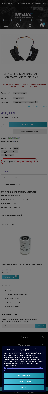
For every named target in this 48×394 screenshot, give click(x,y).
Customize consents (24, 381)
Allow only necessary (24, 375)
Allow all (24, 388)
